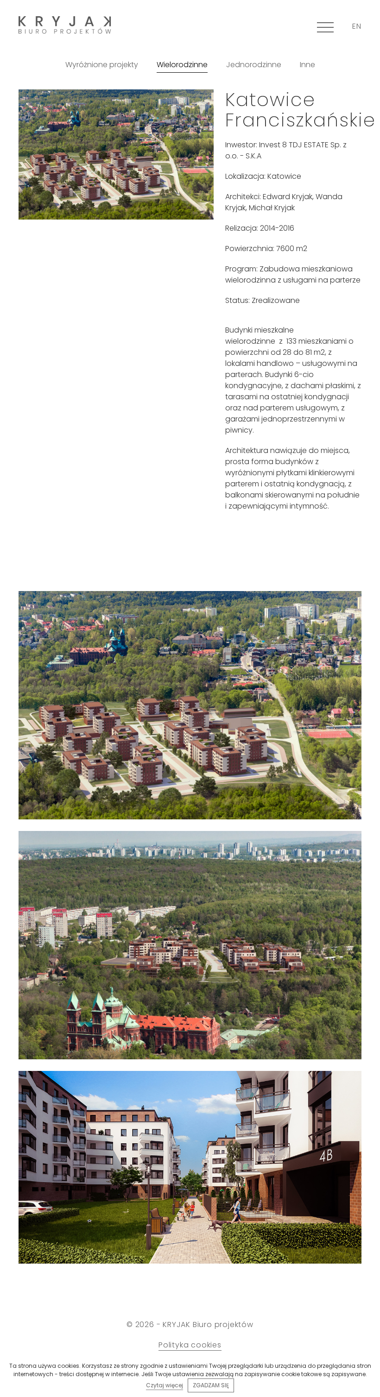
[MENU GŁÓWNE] (325, 27)
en (356, 26)
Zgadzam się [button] (211, 1385)
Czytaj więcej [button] (164, 1385)
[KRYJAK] (65, 25)
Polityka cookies (190, 1345)
